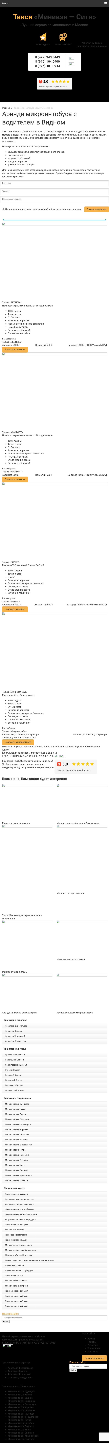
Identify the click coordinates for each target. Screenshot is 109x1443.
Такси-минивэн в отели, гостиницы (21, 1214)
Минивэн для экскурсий (16, 1286)
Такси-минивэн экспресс (16, 1224)
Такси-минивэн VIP (14, 1275)
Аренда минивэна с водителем (19, 1199)
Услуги (91, 1338)
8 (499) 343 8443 (47, 57)
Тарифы (92, 1342)
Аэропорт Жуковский (15, 1036)
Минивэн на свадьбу (14, 1230)
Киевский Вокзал (13, 1075)
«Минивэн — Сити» (54, 17)
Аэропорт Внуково (13, 1031)
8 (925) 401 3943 (47, 66)
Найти (5, 1322)
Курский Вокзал (12, 1070)
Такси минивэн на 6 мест (16, 1296)
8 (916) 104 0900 (47, 61)
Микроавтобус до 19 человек (18, 1255)
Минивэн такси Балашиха (17, 1119)
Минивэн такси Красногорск (18, 1175)
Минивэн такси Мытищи (16, 1140)
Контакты (93, 1351)
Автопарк (93, 1345)
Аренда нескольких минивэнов (19, 1204)
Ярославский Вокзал (15, 1055)
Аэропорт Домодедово (15, 1041)
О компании (94, 1348)
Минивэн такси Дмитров (16, 1180)
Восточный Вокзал (14, 1085)
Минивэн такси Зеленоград (18, 1124)
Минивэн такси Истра (15, 1150)
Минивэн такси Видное (16, 1114)
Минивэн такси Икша (15, 1165)
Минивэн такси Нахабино (17, 1155)
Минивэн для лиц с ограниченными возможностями (29, 1260)
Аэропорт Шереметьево (16, 1026)
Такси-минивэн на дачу (16, 1240)
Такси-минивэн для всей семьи (19, 1209)
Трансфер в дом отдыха (16, 1235)
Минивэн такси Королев (16, 1129)
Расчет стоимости (94, 1358)
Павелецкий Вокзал (14, 1060)
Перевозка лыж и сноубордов (19, 1270)
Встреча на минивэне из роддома (20, 1219)
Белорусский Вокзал (14, 1090)
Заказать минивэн (96, 209)
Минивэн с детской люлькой (18, 1245)
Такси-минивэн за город (16, 1194)
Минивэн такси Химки (15, 1109)
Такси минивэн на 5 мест (16, 1291)
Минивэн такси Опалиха (16, 1170)
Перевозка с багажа (14, 1265)
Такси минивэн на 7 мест (16, 1301)
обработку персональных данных (63, 209)
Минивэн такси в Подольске (18, 1145)
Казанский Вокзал (13, 1080)
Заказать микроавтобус (18, 742)
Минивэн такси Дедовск (16, 1160)
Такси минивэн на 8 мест (16, 1306)
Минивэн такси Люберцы (17, 1134)
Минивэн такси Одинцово (17, 1104)
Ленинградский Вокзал (16, 1065)
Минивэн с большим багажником (20, 1250)
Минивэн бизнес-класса (16, 1281)
